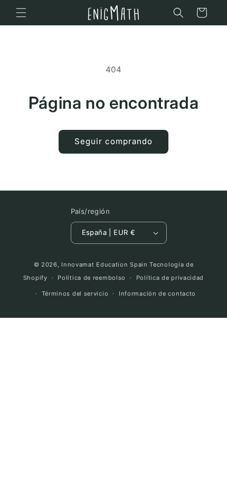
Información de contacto (157, 293)
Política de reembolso (92, 277)
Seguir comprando (113, 141)
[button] (21, 12)
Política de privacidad (170, 277)
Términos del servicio (75, 293)
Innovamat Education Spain (104, 264)
